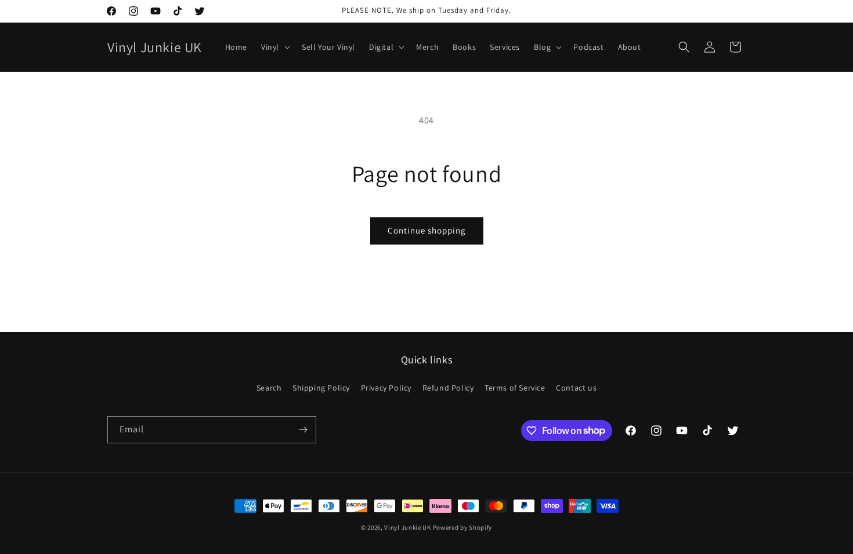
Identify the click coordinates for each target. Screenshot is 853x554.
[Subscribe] (303, 429)
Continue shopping (427, 230)
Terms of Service (515, 387)
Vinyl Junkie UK (407, 527)
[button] (274, 47)
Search (269, 387)
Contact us (576, 387)
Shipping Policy (321, 387)
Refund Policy (448, 387)
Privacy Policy (386, 387)
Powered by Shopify (463, 527)
